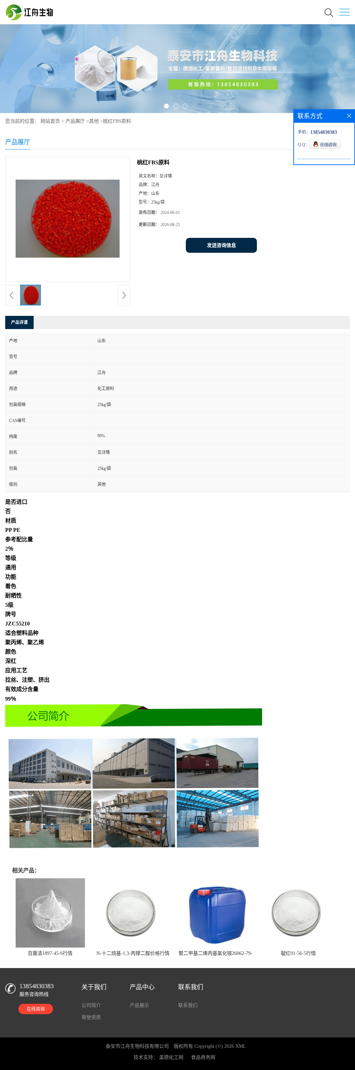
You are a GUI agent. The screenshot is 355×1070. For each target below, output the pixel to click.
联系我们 (188, 1005)
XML (240, 1046)
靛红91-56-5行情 (298, 953)
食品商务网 (203, 1057)
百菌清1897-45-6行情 (50, 953)
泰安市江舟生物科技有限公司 (137, 1046)
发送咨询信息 (221, 245)
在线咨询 (36, 1008)
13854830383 (36, 986)
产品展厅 (75, 121)
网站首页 (50, 121)
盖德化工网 (171, 1057)
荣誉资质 (91, 1017)
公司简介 (91, 1005)
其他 (94, 121)
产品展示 (139, 1005)
